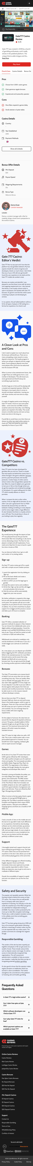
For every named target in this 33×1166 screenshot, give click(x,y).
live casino (19, 796)
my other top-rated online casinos (17, 421)
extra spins (17, 680)
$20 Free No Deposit (8, 1089)
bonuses (28, 475)
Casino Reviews (7, 1058)
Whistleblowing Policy (8, 1130)
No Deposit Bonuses (8, 1082)
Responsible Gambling (9, 1123)
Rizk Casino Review (8, 1061)
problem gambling (20, 961)
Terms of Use (6, 1126)
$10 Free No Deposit (8, 1085)
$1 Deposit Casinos (8, 1099)
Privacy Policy (6, 1162)
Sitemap (28, 1162)
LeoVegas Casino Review (9, 1065)
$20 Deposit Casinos (8, 1109)
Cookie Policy (18, 1162)
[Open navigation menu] (29, 3)
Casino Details (17, 71)
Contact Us (5, 1119)
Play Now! (16, 64)
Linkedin (4, 213)
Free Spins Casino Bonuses (10, 1078)
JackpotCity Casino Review (10, 1069)
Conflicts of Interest (8, 1133)
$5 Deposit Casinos (8, 1102)
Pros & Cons (6, 71)
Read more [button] (5, 58)
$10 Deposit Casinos (8, 1106)
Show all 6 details (16, 149)
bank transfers (17, 628)
